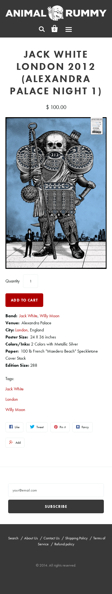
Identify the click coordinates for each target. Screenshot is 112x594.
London (11, 399)
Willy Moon (50, 316)
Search (13, 538)
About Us (31, 538)
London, (22, 330)
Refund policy (64, 544)
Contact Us (51, 538)
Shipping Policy (76, 538)
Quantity (12, 281)
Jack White (28, 316)
